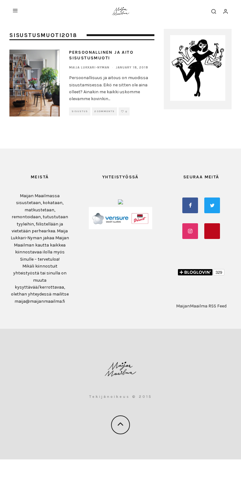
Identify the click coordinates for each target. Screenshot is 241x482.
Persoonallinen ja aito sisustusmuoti (101, 55)
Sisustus (80, 111)
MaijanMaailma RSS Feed (201, 306)
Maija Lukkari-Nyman (89, 67)
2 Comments (104, 111)
